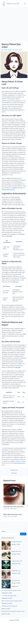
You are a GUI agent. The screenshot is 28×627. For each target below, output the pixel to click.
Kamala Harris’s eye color (8, 189)
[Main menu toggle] (24, 3)
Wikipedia (4, 108)
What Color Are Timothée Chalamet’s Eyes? (13, 611)
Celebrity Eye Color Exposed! (9, 606)
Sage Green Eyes (16, 570)
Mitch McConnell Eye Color (12, 514)
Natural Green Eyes (17, 541)
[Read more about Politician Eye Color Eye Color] (13, 494)
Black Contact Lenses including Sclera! (12, 601)
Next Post (14, 473)
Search (3, 531)
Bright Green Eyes (16, 551)
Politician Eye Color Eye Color (13, 506)
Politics (5, 508)
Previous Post (14, 470)
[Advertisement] (14, 22)
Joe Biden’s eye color (17, 187)
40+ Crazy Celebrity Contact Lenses (11, 590)
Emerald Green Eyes (17, 561)
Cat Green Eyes (16, 580)
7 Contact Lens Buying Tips (9, 595)
